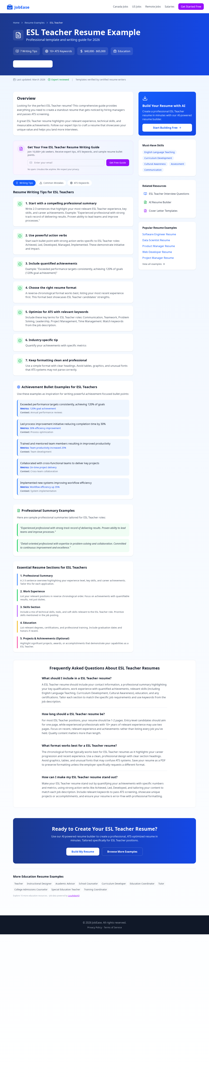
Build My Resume (83, 851)
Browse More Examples (122, 851)
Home (16, 22)
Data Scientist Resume (156, 240)
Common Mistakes (53, 182)
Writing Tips (26, 182)
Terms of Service (113, 927)
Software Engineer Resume (159, 234)
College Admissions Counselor (31, 889)
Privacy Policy (94, 927)
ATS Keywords (81, 182)
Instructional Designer (39, 883)
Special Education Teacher (65, 889)
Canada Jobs (120, 6)
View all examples (152, 264)
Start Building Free (165, 127)
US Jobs (136, 6)
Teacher (18, 883)
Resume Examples (35, 22)
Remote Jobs (153, 6)
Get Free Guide (118, 162)
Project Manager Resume (158, 258)
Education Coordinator (142, 883)
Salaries (169, 6)
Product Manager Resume (158, 246)
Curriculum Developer (114, 883)
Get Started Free (191, 6)
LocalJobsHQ (74, 895)
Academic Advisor (65, 883)
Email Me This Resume (34, 64)
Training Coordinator (95, 889)
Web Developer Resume (157, 252)
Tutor (161, 883)
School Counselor (88, 883)
